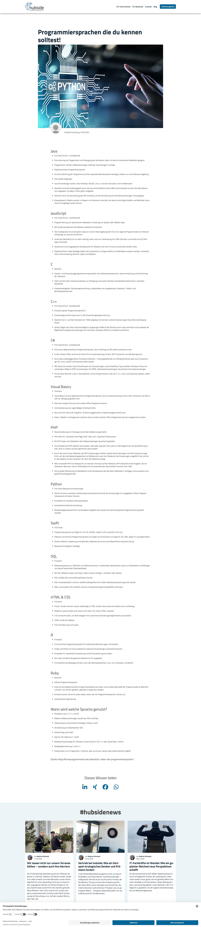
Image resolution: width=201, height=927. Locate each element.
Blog (155, 6)
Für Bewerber (137, 6)
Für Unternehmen (123, 6)
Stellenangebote (167, 6)
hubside (148, 6)
